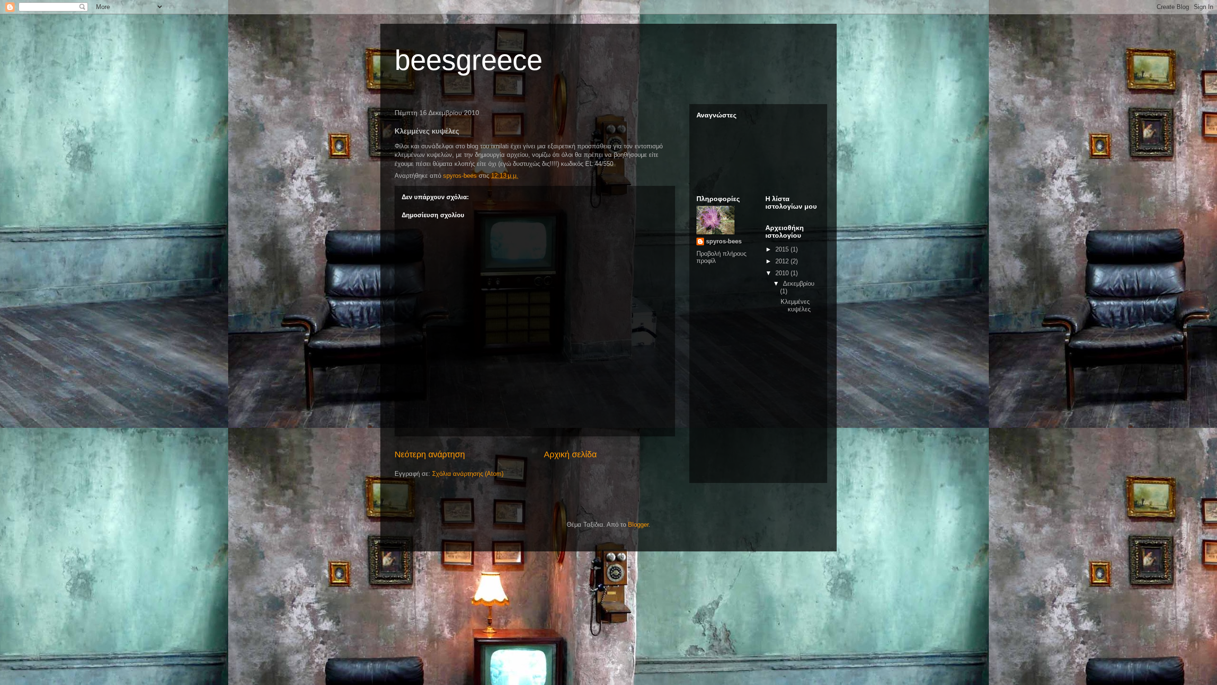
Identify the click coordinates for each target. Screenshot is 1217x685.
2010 (783, 273)
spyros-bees (724, 241)
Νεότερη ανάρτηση (430, 454)
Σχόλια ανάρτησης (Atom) (467, 473)
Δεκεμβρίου (798, 283)
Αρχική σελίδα (570, 454)
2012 (783, 261)
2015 (783, 249)
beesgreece (468, 60)
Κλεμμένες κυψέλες (796, 305)
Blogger (638, 524)
